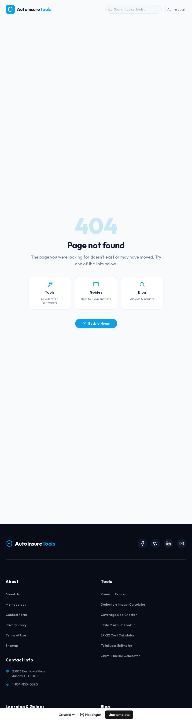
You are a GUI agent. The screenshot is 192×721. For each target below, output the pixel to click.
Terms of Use (16, 635)
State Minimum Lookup (118, 625)
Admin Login (176, 9)
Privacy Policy (16, 625)
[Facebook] (142, 543)
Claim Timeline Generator (120, 656)
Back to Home (99, 323)
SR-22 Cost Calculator (118, 635)
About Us (13, 594)
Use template (119, 715)
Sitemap (12, 645)
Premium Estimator (115, 594)
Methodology (16, 604)
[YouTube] (181, 543)
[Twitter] (155, 543)
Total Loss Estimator (116, 645)
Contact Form (16, 615)
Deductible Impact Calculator (123, 604)
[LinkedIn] (168, 543)
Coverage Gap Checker (119, 615)
